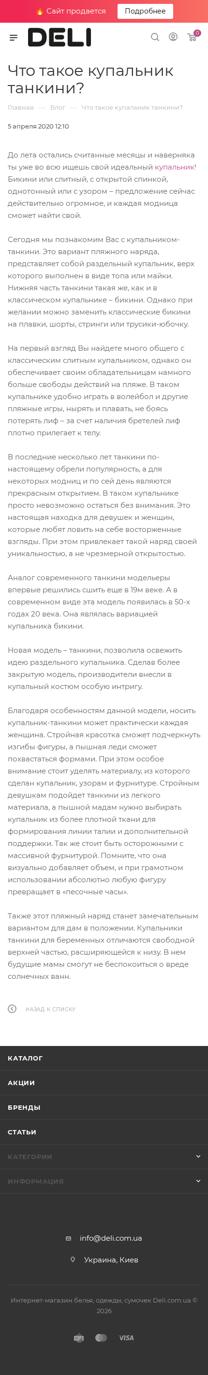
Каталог (25, 1058)
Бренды (24, 1107)
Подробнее (145, 11)
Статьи (22, 1132)
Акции (21, 1083)
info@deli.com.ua (111, 1238)
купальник (174, 167)
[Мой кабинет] (173, 38)
